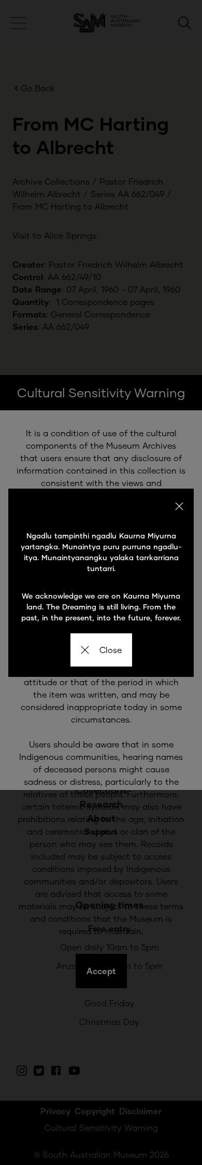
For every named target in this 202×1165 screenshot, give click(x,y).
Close (110, 650)
